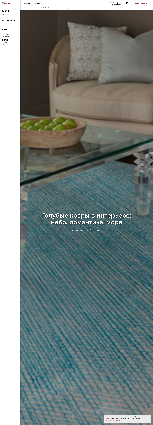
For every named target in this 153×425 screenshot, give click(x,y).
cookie (108, 418)
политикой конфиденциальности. (116, 420)
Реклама (6, 36)
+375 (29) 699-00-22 (116, 2)
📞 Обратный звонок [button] (140, 3)
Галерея (5, 42)
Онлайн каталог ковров (33, 3)
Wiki (4, 23)
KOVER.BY (46, 8)
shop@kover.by (117, 4)
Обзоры (5, 32)
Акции (5, 14)
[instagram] (127, 3)
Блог (54, 8)
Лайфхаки (6, 25)
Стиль (5, 45)
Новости (5, 17)
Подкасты (6, 34)
